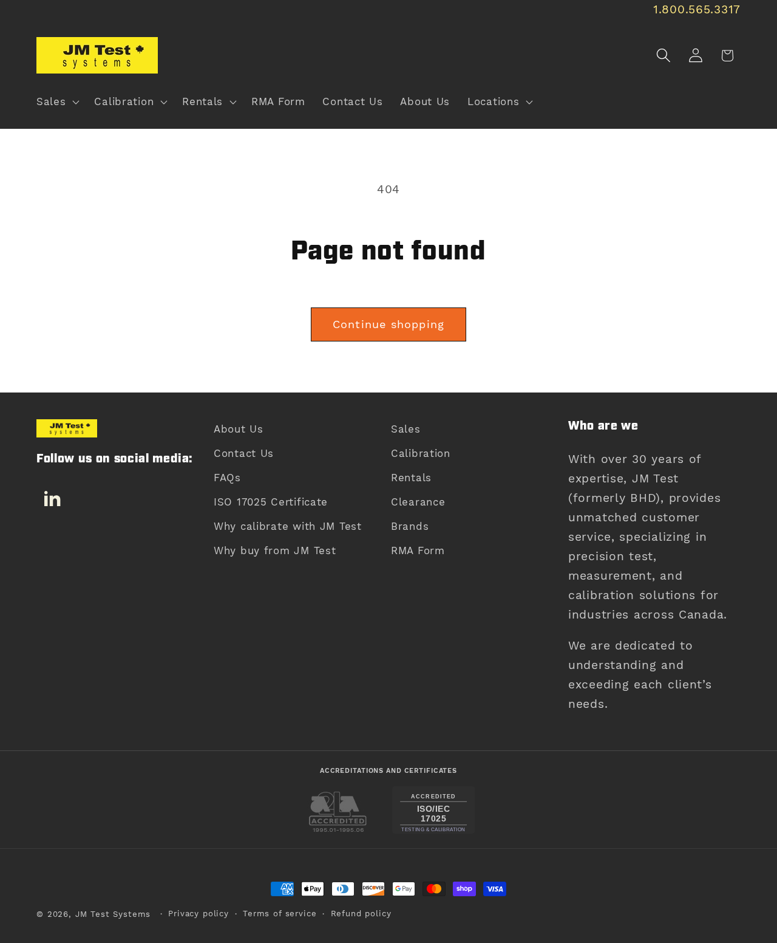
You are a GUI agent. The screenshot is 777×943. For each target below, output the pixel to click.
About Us (238, 429)
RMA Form (418, 550)
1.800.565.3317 (697, 9)
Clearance (418, 502)
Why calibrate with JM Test (288, 526)
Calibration (420, 453)
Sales (406, 429)
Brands (410, 526)
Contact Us (244, 453)
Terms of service (279, 913)
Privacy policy (198, 913)
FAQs (227, 477)
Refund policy (361, 913)
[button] (57, 102)
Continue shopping (388, 324)
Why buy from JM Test (275, 550)
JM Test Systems (113, 914)
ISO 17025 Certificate (271, 502)
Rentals (411, 477)
